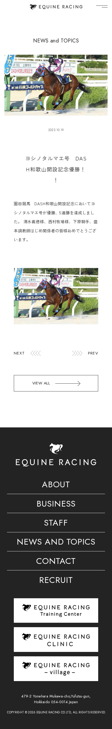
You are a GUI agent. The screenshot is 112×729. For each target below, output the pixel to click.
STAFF (56, 524)
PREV (93, 353)
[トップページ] (56, 7)
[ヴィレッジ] (56, 669)
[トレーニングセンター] (56, 610)
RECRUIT (56, 581)
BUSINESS (56, 505)
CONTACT (56, 562)
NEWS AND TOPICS (56, 543)
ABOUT (56, 485)
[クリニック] (56, 639)
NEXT (19, 353)
